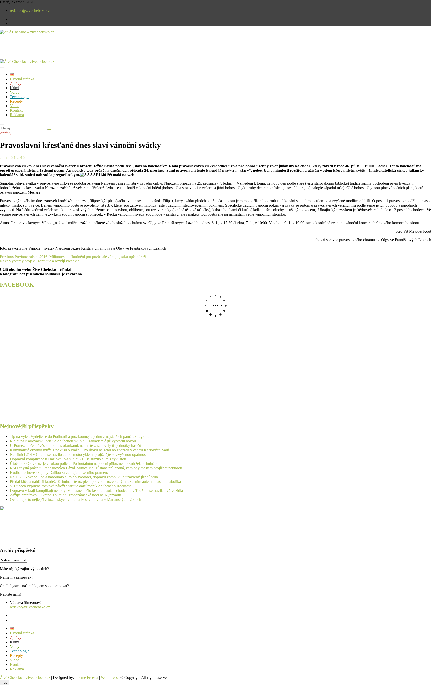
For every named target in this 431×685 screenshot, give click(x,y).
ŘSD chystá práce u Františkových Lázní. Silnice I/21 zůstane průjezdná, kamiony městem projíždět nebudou (96, 468)
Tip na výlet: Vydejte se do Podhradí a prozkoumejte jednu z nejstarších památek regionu (79, 436)
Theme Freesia (86, 677)
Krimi (14, 88)
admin (5, 157)
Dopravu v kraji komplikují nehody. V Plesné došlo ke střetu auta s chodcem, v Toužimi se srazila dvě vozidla (96, 490)
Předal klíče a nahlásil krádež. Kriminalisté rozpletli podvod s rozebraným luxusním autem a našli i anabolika (95, 481)
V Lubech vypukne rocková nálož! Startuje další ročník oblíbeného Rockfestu (71, 486)
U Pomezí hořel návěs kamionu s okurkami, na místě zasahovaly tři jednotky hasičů (75, 445)
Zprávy (15, 83)
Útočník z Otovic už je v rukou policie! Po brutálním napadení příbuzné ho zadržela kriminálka (84, 463)
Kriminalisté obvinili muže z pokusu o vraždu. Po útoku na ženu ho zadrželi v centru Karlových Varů (89, 450)
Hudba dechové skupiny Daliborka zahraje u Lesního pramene (59, 472)
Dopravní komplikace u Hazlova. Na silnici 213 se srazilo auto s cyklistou (68, 459)
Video (14, 106)
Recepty (16, 101)
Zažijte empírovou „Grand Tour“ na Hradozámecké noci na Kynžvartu (65, 495)
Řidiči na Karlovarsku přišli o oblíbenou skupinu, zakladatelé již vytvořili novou (73, 441)
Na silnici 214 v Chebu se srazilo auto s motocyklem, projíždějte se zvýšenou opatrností (79, 454)
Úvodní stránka (22, 79)
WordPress (109, 677)
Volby (14, 92)
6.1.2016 (17, 157)
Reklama (17, 115)
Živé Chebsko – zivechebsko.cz (25, 677)
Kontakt (16, 110)
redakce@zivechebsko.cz (30, 10)
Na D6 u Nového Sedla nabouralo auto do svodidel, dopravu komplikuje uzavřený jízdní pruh (84, 477)
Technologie (19, 97)
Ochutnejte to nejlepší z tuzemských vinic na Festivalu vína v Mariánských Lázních (75, 499)
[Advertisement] (58, 50)
